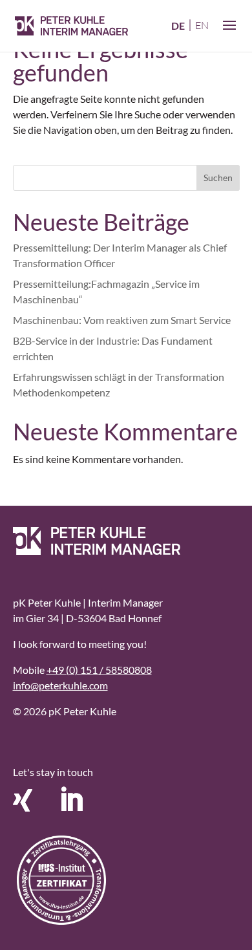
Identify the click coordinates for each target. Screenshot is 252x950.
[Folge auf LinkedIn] (71, 800)
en (202, 25)
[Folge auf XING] (22, 800)
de (178, 25)
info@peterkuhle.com (60, 685)
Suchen (218, 177)
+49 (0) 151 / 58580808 (99, 670)
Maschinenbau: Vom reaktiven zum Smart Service (122, 320)
